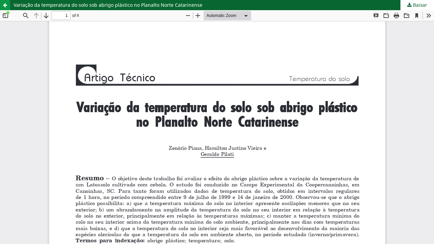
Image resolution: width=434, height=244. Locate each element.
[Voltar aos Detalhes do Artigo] (5, 5)
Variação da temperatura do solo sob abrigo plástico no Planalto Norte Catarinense (108, 5)
